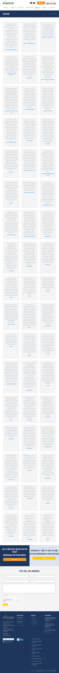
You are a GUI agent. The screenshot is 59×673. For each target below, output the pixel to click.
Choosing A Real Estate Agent (37, 649)
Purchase (34, 617)
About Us (34, 625)
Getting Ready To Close (37, 658)
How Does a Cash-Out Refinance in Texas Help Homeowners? (49, 625)
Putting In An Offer (36, 656)
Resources (34, 623)
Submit (5, 604)
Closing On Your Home (36, 661)
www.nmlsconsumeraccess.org (8, 625)
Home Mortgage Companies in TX (50, 631)
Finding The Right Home (36, 653)
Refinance (34, 619)
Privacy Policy (5, 633)
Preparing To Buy (35, 638)
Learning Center (35, 621)
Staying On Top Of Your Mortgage (37, 664)
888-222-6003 (51, 3)
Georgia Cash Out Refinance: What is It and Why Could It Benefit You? (50, 619)
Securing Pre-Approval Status (37, 645)
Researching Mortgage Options (37, 642)
